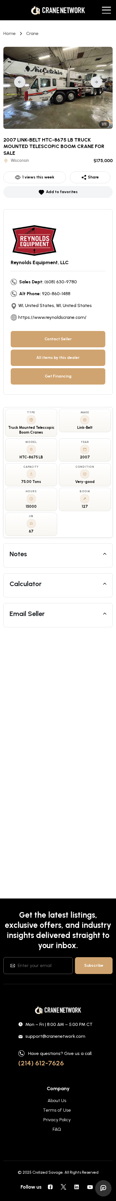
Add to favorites (62, 191)
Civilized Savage (47, 1172)
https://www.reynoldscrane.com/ (52, 317)
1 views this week (38, 177)
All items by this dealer (58, 357)
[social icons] (50, 1187)
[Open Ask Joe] (103, 1188)
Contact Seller (58, 339)
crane (32, 33)
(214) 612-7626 (41, 1063)
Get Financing (58, 376)
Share (93, 177)
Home (9, 33)
